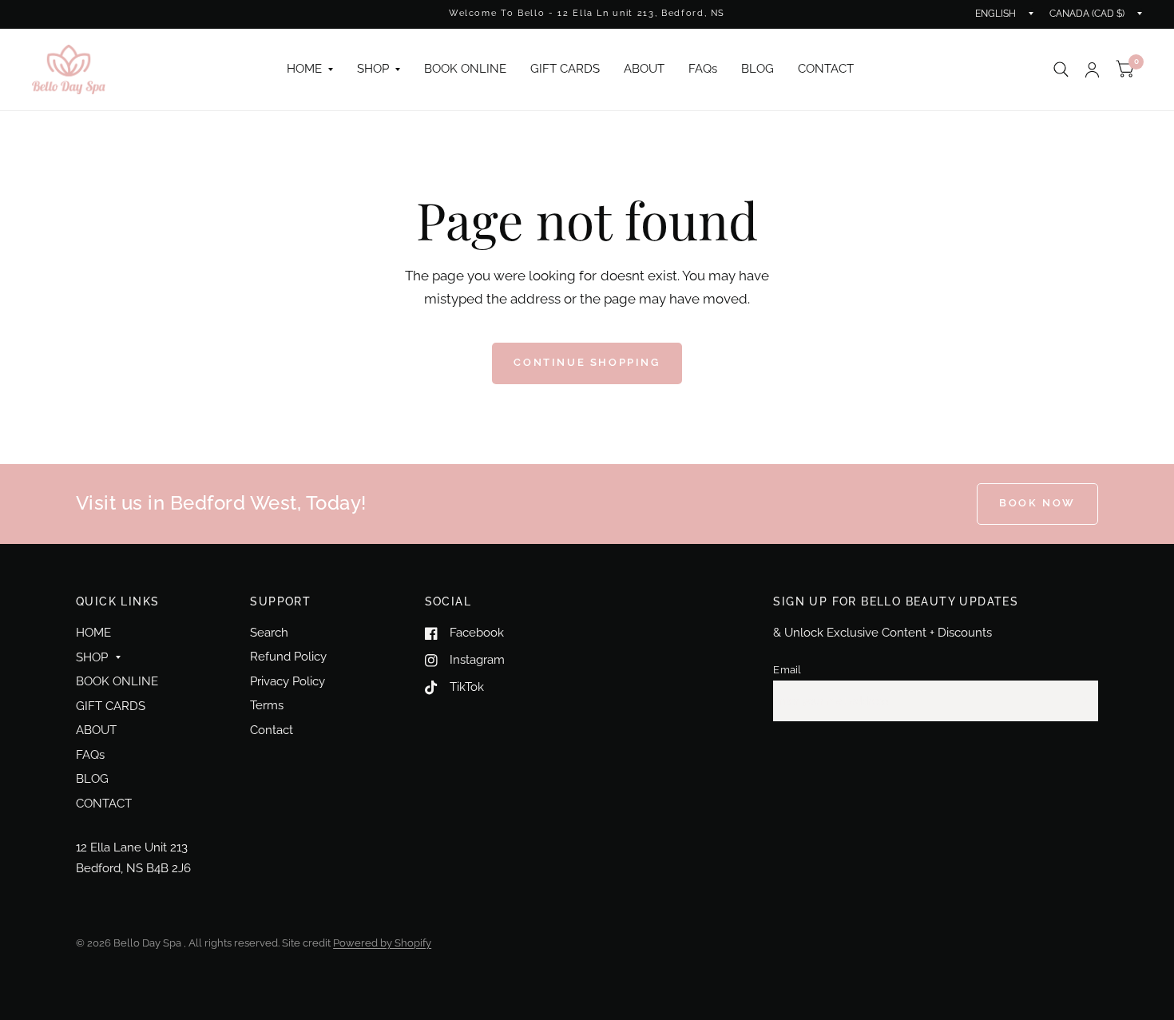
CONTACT (826, 69)
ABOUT (644, 69)
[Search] (1061, 69)
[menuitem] (310, 69)
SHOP (373, 69)
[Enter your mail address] (1082, 701)
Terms (267, 705)
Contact (271, 730)
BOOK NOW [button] (1037, 503)
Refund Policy (288, 656)
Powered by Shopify (382, 943)
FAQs (702, 69)
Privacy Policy (287, 681)
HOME (304, 69)
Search (269, 632)
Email (787, 670)
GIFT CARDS (565, 69)
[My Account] (1092, 69)
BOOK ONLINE (465, 69)
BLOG (757, 69)
